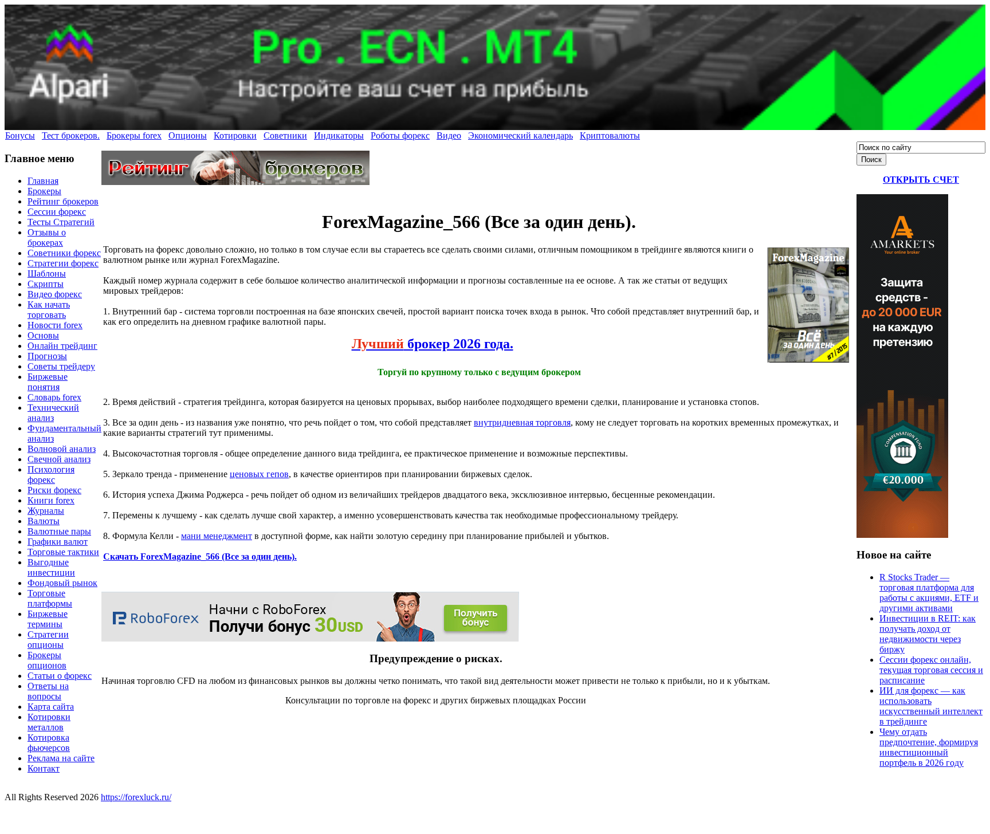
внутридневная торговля (522, 422)
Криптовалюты (610, 135)
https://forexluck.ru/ (136, 797)
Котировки (235, 135)
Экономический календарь (520, 135)
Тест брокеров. (71, 135)
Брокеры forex (134, 135)
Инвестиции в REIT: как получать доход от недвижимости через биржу (927, 633)
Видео (449, 135)
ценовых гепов (259, 474)
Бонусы (20, 135)
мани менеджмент (216, 536)
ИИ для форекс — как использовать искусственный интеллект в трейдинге (931, 706)
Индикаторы (339, 135)
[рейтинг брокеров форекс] (235, 182)
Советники (285, 135)
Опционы (187, 135)
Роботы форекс (400, 135)
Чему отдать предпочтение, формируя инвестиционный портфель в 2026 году (928, 747)
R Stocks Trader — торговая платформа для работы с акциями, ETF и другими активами (929, 592)
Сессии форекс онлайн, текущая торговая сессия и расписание (931, 670)
